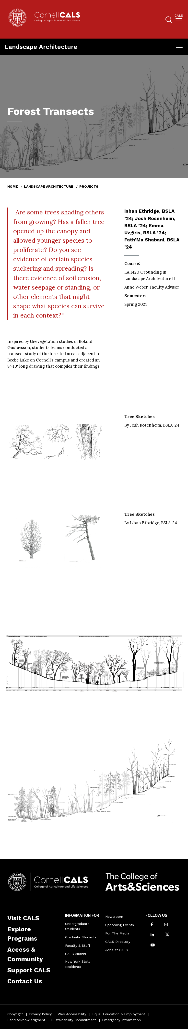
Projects (88, 186)
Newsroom (114, 916)
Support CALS (28, 970)
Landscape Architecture (41, 46)
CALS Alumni (75, 954)
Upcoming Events (119, 925)
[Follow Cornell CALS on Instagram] (166, 925)
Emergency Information (121, 1020)
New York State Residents (78, 964)
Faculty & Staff (77, 945)
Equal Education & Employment (118, 1014)
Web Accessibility (72, 1014)
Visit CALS (23, 918)
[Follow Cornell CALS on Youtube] (153, 945)
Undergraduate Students (77, 926)
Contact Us (24, 981)
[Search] (168, 20)
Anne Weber (136, 287)
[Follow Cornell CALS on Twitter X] (167, 935)
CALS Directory (117, 942)
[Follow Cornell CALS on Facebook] (152, 925)
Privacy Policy (40, 1014)
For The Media (117, 933)
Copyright (15, 1014)
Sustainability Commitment (73, 1020)
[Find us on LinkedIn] (152, 935)
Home (12, 186)
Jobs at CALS (116, 950)
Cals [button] (179, 15)
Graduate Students (80, 937)
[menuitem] (179, 19)
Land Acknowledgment (26, 1020)
